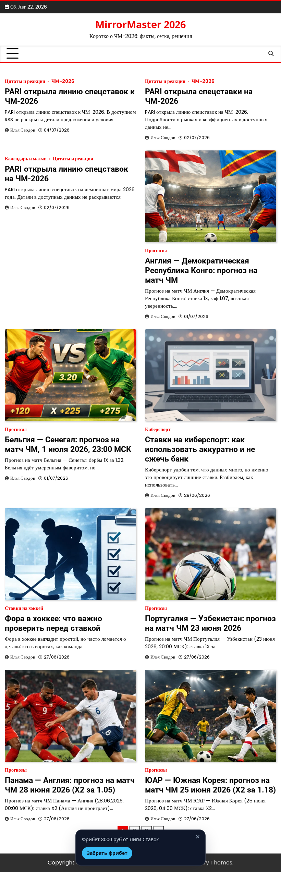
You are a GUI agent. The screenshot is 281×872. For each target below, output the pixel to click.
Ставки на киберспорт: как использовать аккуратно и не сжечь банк (200, 449)
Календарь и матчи (26, 159)
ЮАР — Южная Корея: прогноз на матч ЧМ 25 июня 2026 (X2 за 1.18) (210, 785)
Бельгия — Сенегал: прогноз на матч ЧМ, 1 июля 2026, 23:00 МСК (68, 444)
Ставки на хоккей (24, 608)
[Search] (271, 54)
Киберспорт (158, 429)
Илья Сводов (22, 130)
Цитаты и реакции (25, 81)
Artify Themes (213, 863)
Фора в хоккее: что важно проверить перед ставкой (53, 623)
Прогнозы (156, 250)
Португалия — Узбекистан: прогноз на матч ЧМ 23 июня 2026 (210, 623)
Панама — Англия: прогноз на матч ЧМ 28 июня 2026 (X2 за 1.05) (70, 785)
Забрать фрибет (107, 853)
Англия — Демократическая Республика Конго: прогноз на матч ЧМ (201, 270)
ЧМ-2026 (62, 81)
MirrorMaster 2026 (140, 24)
